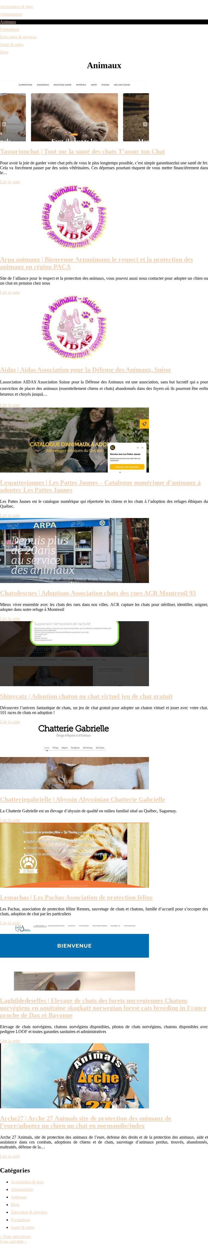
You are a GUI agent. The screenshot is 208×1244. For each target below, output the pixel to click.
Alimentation (11, 14)
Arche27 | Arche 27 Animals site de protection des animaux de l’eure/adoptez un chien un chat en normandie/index (85, 1122)
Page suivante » (13, 1241)
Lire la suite (10, 182)
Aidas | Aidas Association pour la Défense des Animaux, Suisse (85, 369)
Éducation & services (18, 37)
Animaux (8, 21)
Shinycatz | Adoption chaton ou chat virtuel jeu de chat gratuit (86, 696)
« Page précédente (15, 1236)
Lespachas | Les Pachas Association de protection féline (76, 897)
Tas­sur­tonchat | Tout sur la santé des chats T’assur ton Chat (82, 151)
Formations (9, 29)
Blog (4, 52)
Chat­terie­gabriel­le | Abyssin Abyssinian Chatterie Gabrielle (82, 799)
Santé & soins (12, 44)
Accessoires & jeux (16, 6)
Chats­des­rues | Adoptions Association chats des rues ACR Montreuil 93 (98, 593)
